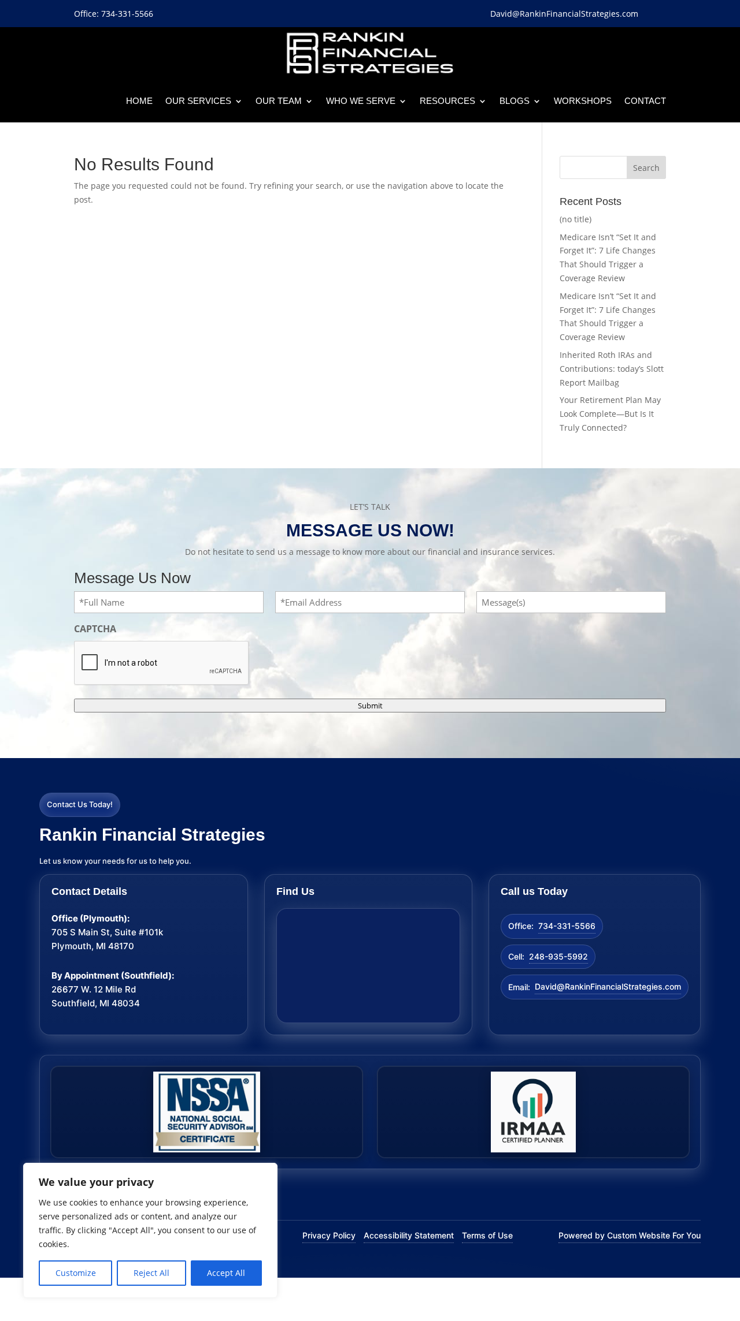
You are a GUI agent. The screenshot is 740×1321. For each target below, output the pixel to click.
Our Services (198, 101)
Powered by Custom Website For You (629, 1235)
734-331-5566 (566, 926)
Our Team (279, 101)
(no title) (575, 219)
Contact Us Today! (80, 804)
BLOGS (515, 101)
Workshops (583, 101)
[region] (150, 1230)
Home (139, 101)
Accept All (226, 1272)
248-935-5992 (558, 956)
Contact (645, 101)
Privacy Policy (329, 1235)
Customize (76, 1272)
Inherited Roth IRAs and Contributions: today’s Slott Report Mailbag (612, 368)
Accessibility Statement (409, 1235)
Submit (370, 705)
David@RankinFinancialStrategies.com (608, 986)
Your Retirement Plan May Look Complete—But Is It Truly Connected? (610, 413)
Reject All (151, 1272)
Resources (447, 101)
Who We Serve (360, 101)
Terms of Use (487, 1235)
